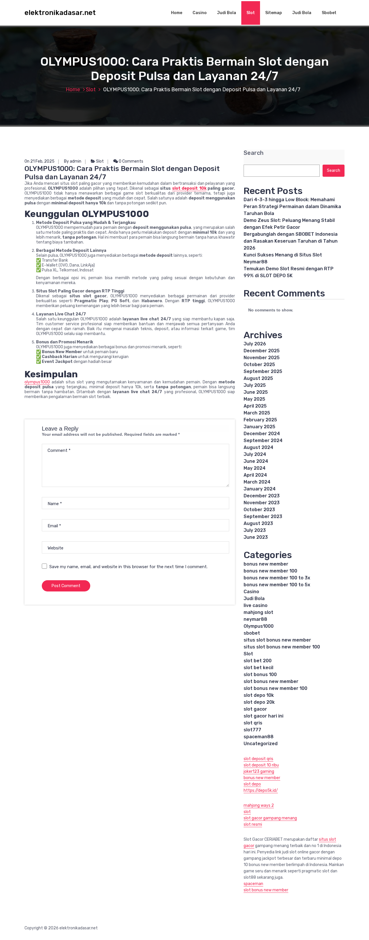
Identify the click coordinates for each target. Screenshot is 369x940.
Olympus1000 (259, 626)
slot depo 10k (259, 695)
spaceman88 (259, 736)
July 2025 (255, 385)
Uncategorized (261, 743)
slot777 (252, 729)
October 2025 (259, 364)
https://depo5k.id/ (261, 790)
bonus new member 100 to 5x (277, 584)
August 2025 (258, 378)
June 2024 (256, 461)
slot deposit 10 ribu (261, 765)
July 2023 (255, 530)
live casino (256, 605)
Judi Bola (226, 12)
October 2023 (259, 509)
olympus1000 (37, 382)
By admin (72, 161)
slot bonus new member (271, 681)
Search (253, 153)
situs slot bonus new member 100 (282, 647)
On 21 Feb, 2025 (39, 161)
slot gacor (255, 709)
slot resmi (253, 824)
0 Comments (130, 161)
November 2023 (262, 502)
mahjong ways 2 (259, 805)
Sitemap (273, 12)
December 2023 (262, 495)
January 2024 (260, 489)
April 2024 (255, 475)
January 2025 (259, 426)
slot (247, 811)
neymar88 (255, 619)
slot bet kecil (258, 667)
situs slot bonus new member (277, 640)
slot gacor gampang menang (270, 818)
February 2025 (260, 420)
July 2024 (255, 454)
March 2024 (257, 482)
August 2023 (258, 523)
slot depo (252, 784)
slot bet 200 (258, 660)
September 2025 (263, 371)
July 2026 (255, 344)
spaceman (253, 883)
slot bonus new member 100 (275, 688)
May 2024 (255, 468)
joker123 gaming (259, 771)
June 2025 (256, 392)
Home (176, 12)
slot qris (253, 723)
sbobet (252, 633)
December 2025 (262, 350)
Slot (250, 12)
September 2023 (263, 516)
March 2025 (257, 413)
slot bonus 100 (260, 674)
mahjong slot (258, 612)
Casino (200, 12)
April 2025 (255, 406)
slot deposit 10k (189, 188)
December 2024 (262, 433)
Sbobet (329, 12)
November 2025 (262, 357)
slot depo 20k (259, 702)
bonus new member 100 (270, 571)
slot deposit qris (258, 758)
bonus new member (266, 564)
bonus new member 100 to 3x (277, 578)
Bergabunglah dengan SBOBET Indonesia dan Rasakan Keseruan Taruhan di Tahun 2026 (291, 241)
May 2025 (254, 399)
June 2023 (256, 537)
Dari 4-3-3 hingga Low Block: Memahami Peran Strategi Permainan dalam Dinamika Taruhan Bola (292, 206)
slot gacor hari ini (263, 716)
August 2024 (258, 447)
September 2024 (263, 440)
